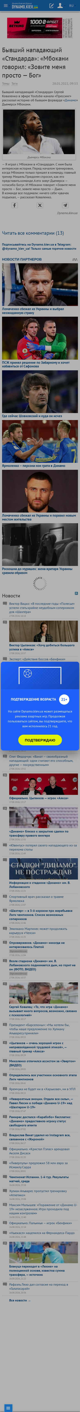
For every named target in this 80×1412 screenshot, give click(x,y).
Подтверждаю (40, 740)
